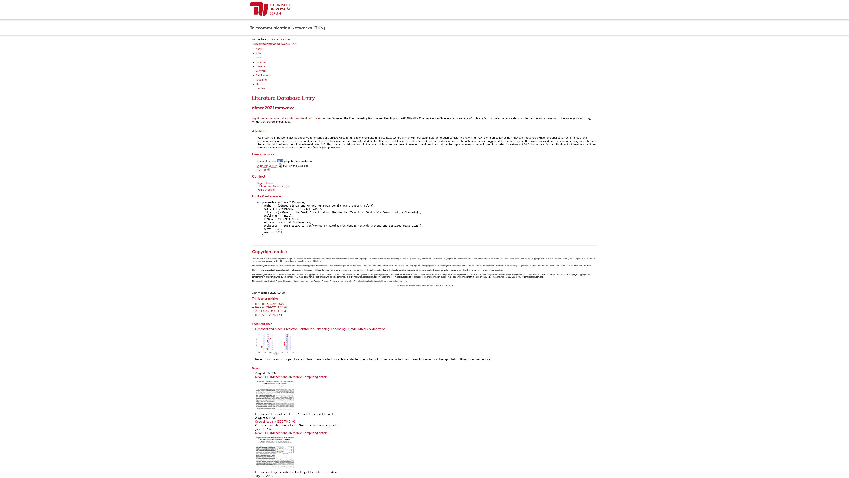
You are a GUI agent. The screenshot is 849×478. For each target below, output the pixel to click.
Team (259, 57)
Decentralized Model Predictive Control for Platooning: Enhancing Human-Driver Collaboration (320, 329)
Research (261, 62)
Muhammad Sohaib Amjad (285, 118)
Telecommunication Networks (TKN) (274, 44)
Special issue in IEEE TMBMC (275, 421)
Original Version (267, 161)
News (259, 48)
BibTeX (262, 170)
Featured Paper (262, 324)
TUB (270, 39)
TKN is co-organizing (265, 298)
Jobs (258, 53)
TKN (287, 39)
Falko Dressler (316, 118)
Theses (260, 84)
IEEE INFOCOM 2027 (270, 303)
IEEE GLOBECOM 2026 (271, 307)
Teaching (261, 79)
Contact (260, 88)
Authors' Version (267, 165)
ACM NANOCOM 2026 (271, 311)
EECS (279, 39)
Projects (261, 66)
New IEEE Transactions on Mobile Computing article (291, 377)
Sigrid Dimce (260, 118)
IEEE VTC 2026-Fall (268, 315)
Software (261, 70)
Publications (263, 75)
